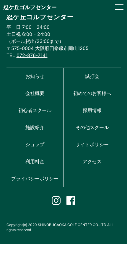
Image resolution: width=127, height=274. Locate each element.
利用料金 (34, 161)
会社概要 (34, 93)
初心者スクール (34, 110)
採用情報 (92, 110)
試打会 (92, 76)
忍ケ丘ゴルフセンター (30, 7)
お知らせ (34, 76)
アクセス (92, 161)
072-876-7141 (32, 55)
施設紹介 (34, 127)
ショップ (34, 144)
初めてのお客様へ (92, 93)
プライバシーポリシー (34, 178)
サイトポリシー (92, 144)
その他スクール (92, 127)
